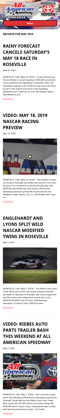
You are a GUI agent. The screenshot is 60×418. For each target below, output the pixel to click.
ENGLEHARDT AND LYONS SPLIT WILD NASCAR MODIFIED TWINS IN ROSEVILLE (25, 227)
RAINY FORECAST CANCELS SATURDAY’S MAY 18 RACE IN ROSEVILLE (26, 55)
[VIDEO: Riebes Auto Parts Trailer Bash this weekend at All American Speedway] (30, 371)
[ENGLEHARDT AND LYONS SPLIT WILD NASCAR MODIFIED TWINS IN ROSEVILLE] (30, 265)
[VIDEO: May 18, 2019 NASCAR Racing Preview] (30, 156)
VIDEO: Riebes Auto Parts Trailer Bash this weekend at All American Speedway (27, 333)
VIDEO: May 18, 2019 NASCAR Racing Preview (25, 121)
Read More (8, 99)
